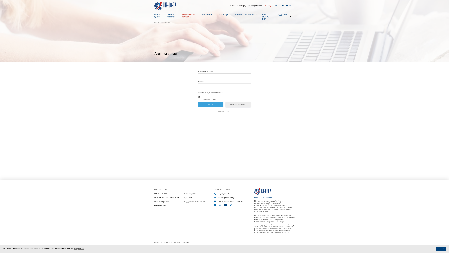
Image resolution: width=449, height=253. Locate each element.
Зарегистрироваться (238, 104)
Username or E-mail (206, 71)
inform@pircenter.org (225, 197)
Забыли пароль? (224, 111)
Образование (160, 205)
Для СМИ (188, 197)
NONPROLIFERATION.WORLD (166, 197)
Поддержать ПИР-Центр (194, 201)
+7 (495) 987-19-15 (224, 194)
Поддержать (282, 15)
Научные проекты (161, 201)
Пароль (201, 81)
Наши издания (190, 193)
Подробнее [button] (79, 249)
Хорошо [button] (440, 249)
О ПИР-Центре (160, 193)
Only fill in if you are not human (210, 93)
